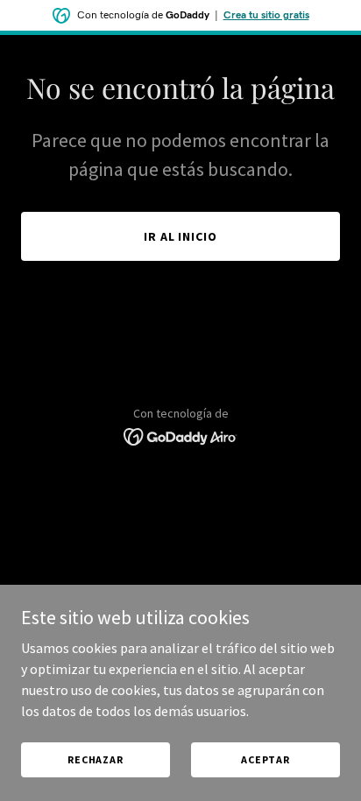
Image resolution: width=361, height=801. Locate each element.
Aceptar (265, 759)
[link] (181, 435)
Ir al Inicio (181, 236)
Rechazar (95, 759)
